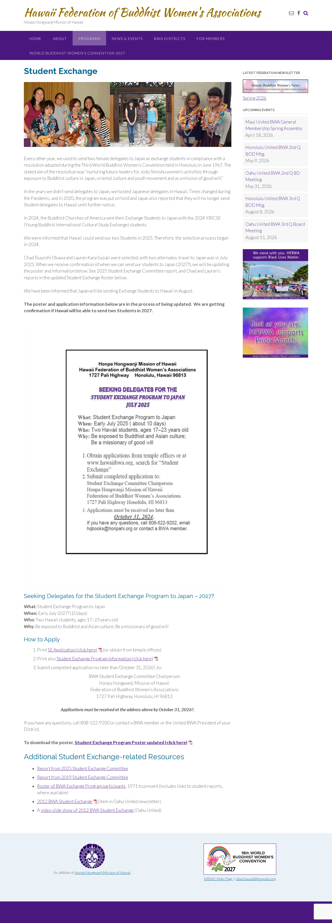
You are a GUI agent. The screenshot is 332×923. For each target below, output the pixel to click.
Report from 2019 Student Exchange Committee (82, 777)
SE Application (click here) (72, 650)
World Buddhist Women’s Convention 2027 (77, 53)
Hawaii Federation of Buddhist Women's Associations (142, 12)
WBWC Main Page (218, 879)
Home (36, 38)
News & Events (127, 38)
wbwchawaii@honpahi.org (256, 879)
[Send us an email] (291, 13)
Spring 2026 (254, 98)
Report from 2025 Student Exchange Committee (82, 768)
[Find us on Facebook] (298, 13)
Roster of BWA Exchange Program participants (81, 786)
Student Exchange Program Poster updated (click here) (131, 742)
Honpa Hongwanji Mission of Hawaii (102, 872)
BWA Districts (169, 38)
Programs (89, 38)
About (60, 38)
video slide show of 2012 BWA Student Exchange (87, 810)
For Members (211, 38)
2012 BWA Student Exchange (64, 801)
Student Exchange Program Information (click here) (105, 658)
